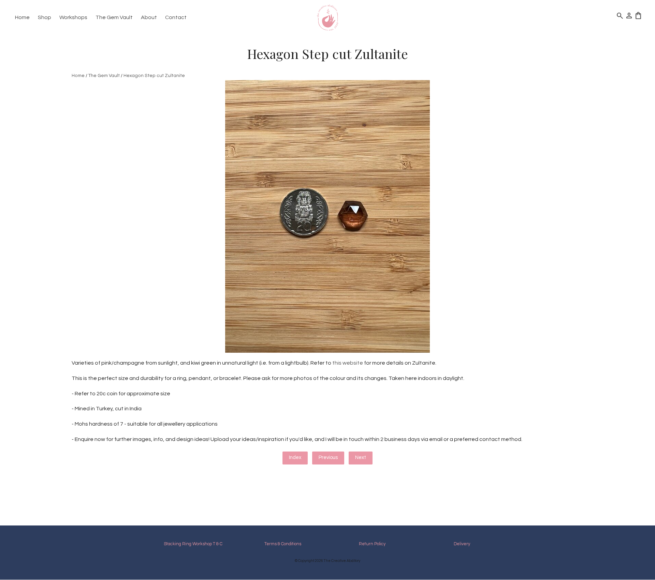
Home (22, 17)
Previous (328, 457)
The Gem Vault (114, 17)
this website (347, 363)
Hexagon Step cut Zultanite (154, 75)
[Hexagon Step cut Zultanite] (327, 351)
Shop (44, 17)
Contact (176, 17)
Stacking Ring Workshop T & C (193, 544)
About (149, 17)
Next (360, 457)
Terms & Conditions (282, 544)
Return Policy (372, 544)
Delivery (462, 544)
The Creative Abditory (342, 561)
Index (295, 457)
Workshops (73, 17)
